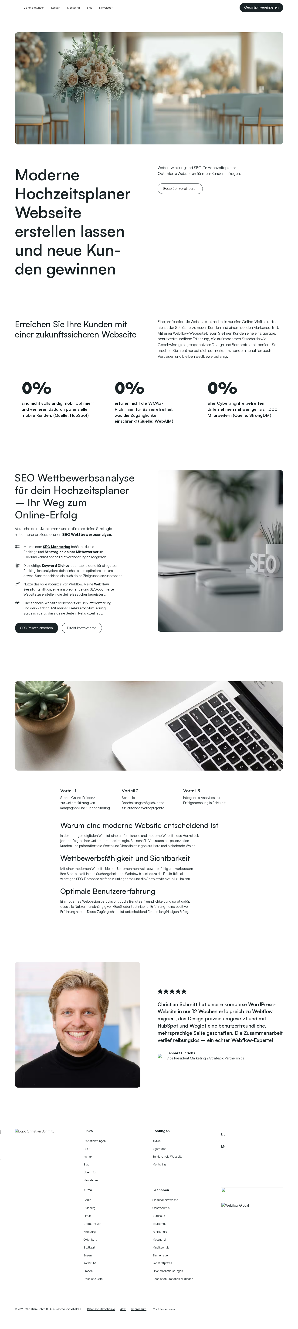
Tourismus (159, 1223)
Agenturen (159, 1149)
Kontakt (55, 7)
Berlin (87, 1200)
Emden (88, 1271)
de (223, 1134)
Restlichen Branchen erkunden (172, 1279)
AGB (123, 1309)
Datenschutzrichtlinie (101, 1309)
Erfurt (87, 1216)
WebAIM (163, 421)
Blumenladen (160, 1255)
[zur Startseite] (35, 1131)
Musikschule (160, 1247)
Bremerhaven (92, 1223)
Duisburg (89, 1208)
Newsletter (105, 7)
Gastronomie (161, 1208)
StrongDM (259, 415)
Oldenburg (90, 1239)
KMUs (156, 1141)
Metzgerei (159, 1239)
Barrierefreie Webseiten (168, 1156)
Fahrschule (159, 1231)
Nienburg (90, 1231)
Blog (89, 7)
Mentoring (73, 7)
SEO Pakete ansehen (36, 628)
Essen (88, 1255)
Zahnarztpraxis (162, 1263)
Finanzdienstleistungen (167, 1271)
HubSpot (78, 415)
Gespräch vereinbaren (261, 7)
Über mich (90, 1172)
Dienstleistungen (34, 7)
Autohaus (158, 1216)
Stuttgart (89, 1247)
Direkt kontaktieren (82, 628)
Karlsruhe (90, 1263)
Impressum (138, 1309)
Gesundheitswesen (165, 1200)
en (223, 1146)
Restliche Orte (93, 1279)
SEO (86, 1149)
